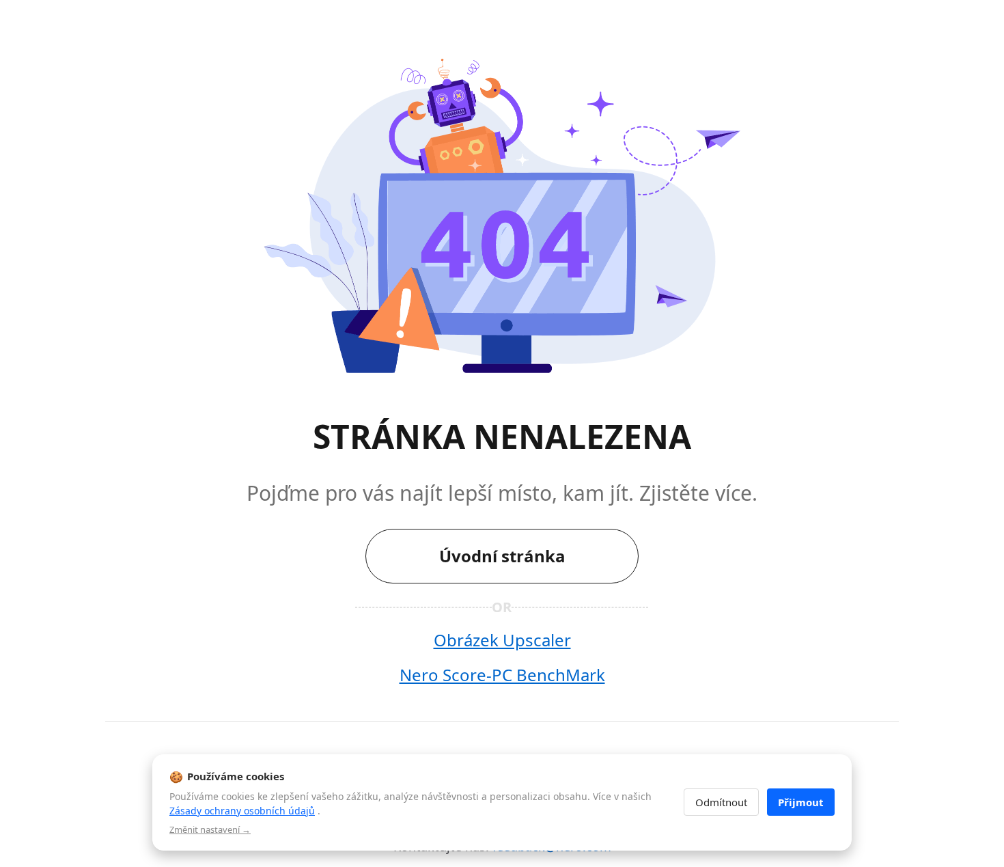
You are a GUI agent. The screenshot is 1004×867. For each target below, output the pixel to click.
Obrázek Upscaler (502, 640)
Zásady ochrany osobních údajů (242, 810)
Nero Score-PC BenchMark (502, 674)
